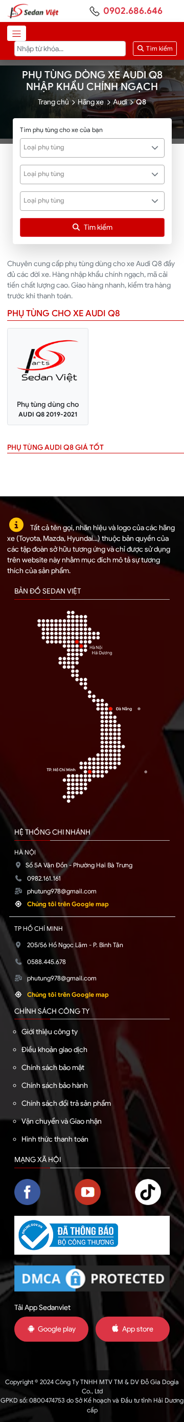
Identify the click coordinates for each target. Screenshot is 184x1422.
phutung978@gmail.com (62, 891)
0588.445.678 (46, 962)
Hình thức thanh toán (54, 1139)
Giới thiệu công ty (49, 1031)
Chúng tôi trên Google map (68, 904)
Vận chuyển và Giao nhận (61, 1121)
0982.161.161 (44, 878)
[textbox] (87, 147)
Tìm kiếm (159, 49)
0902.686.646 (133, 10)
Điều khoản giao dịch (54, 1049)
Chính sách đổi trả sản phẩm (66, 1103)
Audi (120, 101)
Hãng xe (91, 101)
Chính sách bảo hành (54, 1085)
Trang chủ (53, 101)
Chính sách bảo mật (52, 1067)
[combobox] (92, 148)
